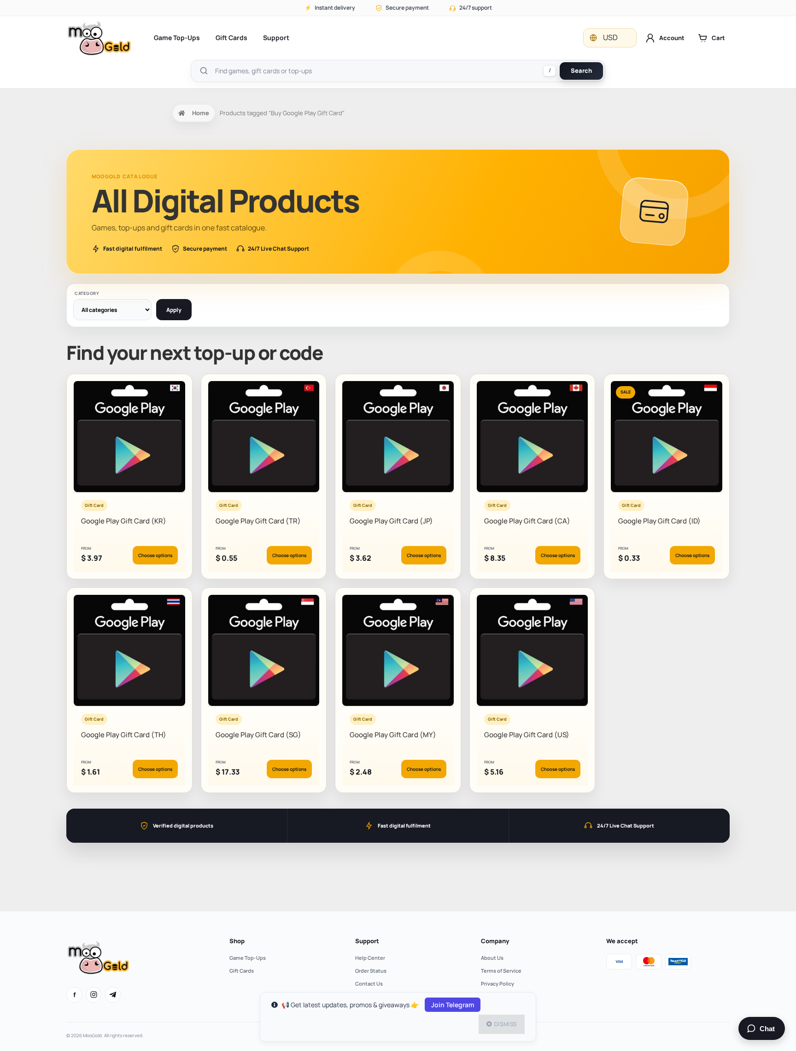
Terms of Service (501, 970)
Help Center (370, 957)
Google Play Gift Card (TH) (123, 735)
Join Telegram (452, 1004)
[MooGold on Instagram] (93, 995)
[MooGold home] (99, 38)
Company (495, 941)
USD (610, 37)
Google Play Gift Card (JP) (391, 521)
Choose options (155, 555)
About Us (492, 957)
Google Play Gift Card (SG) (258, 735)
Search (581, 70)
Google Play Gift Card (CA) (527, 521)
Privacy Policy (497, 983)
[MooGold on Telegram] (113, 995)
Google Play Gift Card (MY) (393, 735)
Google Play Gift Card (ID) (659, 521)
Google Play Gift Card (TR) (258, 521)
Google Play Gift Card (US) (526, 735)
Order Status (370, 970)
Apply (173, 310)
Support (276, 37)
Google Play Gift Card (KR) (123, 521)
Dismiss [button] (505, 1024)
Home (200, 113)
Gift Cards (231, 37)
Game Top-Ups (177, 37)
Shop (237, 941)
